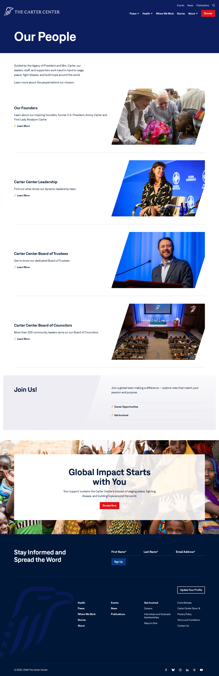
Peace (133, 13)
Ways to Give (150, 623)
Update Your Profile (191, 591)
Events (180, 5)
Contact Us (183, 625)
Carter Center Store (188, 608)
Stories (181, 13)
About (191, 13)
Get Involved (151, 602)
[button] (213, 5)
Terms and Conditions (188, 620)
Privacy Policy (184, 614)
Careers (148, 608)
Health (146, 13)
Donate (208, 13)
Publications (202, 5)
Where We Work (165, 13)
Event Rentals (184, 602)
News (190, 5)
